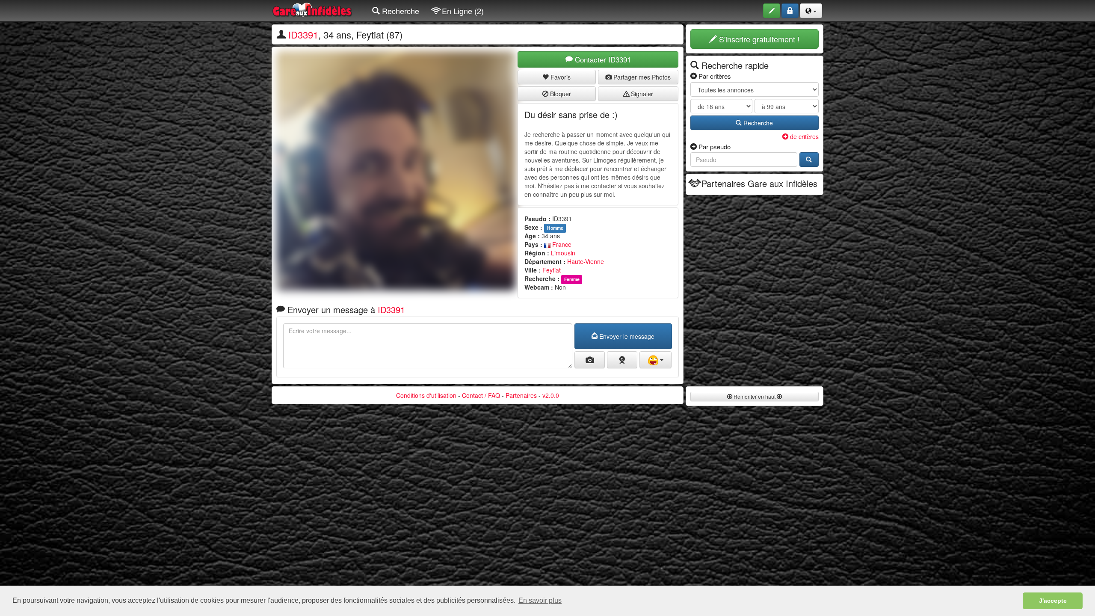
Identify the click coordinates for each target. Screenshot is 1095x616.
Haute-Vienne (585, 261)
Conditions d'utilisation (426, 395)
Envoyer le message (626, 336)
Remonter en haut (754, 396)
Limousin (563, 253)
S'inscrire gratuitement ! (758, 38)
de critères (803, 136)
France (560, 244)
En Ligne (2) (462, 10)
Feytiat (551, 270)
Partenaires (521, 395)
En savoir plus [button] (540, 600)
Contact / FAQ (481, 395)
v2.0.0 (550, 395)
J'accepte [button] (1053, 600)
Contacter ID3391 (602, 59)
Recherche (399, 10)
